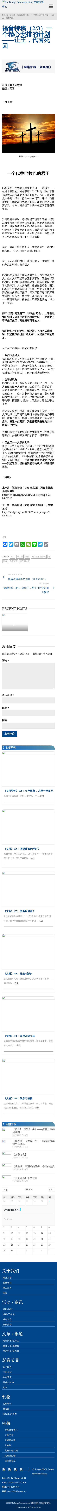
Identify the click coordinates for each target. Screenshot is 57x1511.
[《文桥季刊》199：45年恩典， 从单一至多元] (28, 768)
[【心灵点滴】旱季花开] (6, 1179)
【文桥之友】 (19, 1154)
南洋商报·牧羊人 (11, 1341)
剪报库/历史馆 (10, 1414)
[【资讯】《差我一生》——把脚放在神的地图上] (6, 1132)
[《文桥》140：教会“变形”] (28, 951)
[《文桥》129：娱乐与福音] (28, 1076)
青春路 (6, 1409)
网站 (4, 720)
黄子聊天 (7, 1367)
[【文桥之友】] (6, 1156)
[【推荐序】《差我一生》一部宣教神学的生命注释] (6, 1144)
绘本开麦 (7, 1377)
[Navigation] (51, 6)
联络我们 (7, 1283)
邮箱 (5, 707)
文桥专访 (7, 1372)
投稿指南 (7, 1324)
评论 (5, 660)
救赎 (27, 556)
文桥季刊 (7, 1404)
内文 (42, 796)
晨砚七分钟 (8, 1382)
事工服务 (7, 1288)
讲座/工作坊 (9, 1314)
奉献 (5, 1293)
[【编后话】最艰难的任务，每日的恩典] (6, 1168)
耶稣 (5, 561)
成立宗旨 (7, 1278)
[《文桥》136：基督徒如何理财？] (28, 826)
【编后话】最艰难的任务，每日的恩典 (33, 1166)
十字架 (20, 556)
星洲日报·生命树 (11, 1346)
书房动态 (7, 1319)
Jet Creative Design (34, 1507)
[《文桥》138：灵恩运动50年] (28, 1014)
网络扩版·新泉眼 (39, 556)
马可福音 (13, 561)
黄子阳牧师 (25, 561)
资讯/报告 (7, 1309)
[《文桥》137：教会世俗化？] (28, 889)
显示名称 (8, 695)
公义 (12, 556)
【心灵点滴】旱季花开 (24, 1178)
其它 (5, 1387)
